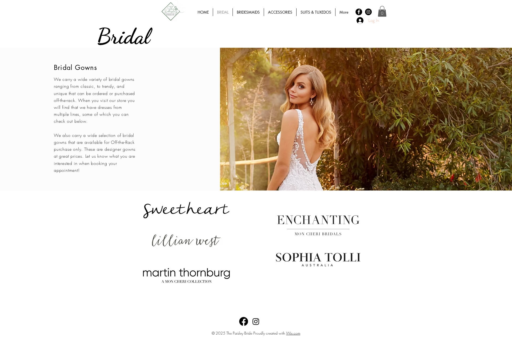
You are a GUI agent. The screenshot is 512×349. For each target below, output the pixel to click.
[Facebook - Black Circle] (358, 12)
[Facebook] (243, 321)
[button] (382, 11)
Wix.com (293, 333)
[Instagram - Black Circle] (368, 12)
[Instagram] (255, 321)
